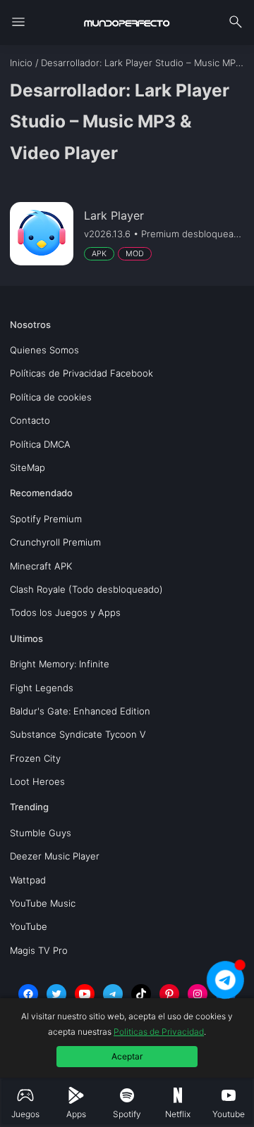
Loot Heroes (37, 781)
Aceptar (127, 1056)
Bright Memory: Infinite (59, 663)
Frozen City (35, 758)
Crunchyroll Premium (55, 542)
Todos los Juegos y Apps (65, 612)
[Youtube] (85, 994)
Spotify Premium (46, 518)
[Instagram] (197, 994)
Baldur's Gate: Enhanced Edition (80, 711)
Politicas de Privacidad (159, 1031)
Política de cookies (51, 397)
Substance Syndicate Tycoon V (78, 734)
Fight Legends (41, 687)
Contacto (30, 420)
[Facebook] (28, 994)
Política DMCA (40, 444)
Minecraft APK (41, 566)
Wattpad (28, 880)
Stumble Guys (40, 832)
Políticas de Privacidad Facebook (81, 373)
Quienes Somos (44, 349)
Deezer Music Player (54, 856)
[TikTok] (141, 994)
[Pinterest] (169, 994)
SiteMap (27, 467)
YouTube (28, 926)
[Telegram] (113, 994)
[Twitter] (56, 994)
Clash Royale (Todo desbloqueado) (86, 589)
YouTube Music (42, 903)
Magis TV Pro (39, 950)
